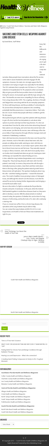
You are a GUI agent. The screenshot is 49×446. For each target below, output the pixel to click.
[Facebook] (25, 438)
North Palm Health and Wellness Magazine (24, 312)
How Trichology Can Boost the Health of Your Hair (15, 231)
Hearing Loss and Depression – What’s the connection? (19, 355)
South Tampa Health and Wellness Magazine (15, 399)
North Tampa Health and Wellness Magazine (15, 397)
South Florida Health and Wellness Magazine (17, 406)
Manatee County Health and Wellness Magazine (16, 384)
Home (4, 26)
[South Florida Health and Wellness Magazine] (24, 7)
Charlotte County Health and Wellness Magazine (16, 379)
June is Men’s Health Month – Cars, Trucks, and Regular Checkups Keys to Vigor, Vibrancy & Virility (32, 238)
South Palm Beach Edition (15, 26)
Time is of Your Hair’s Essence (11, 340)
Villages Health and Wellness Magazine (13, 391)
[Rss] (23, 438)
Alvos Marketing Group (33, 443)
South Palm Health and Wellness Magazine (24, 280)
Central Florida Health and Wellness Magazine (18, 388)
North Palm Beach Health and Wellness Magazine (17, 409)
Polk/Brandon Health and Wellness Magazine (15, 402)
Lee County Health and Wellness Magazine (15, 381)
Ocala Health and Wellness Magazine (13, 394)
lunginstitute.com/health (11, 212)
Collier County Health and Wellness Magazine (16, 376)
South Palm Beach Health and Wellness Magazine (17, 412)
